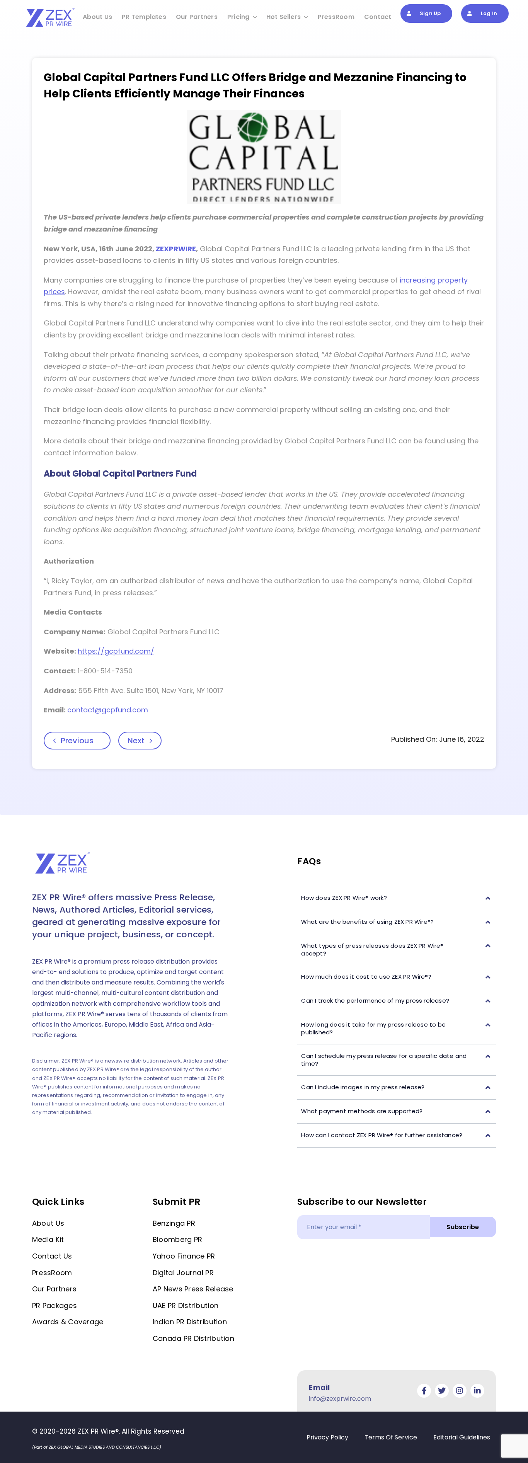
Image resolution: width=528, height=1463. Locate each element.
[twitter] (442, 1391)
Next (136, 740)
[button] (396, 898)
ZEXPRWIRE (176, 249)
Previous (77, 740)
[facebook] (424, 1391)
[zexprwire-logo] (50, 9)
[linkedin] (477, 1391)
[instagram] (460, 1391)
